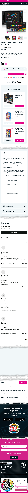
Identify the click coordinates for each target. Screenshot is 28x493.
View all (23, 382)
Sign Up (14, 457)
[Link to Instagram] (5, 467)
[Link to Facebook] (2, 467)
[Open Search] (19, 3)
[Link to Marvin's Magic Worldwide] (5, 3)
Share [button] (15, 263)
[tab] (17, 242)
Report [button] (13, 263)
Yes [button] (10, 263)
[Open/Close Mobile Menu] (26, 3)
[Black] (2, 63)
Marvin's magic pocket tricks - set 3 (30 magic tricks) (19, 130)
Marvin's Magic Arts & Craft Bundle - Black (12, 7)
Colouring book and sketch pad (18, 94)
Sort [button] (2, 238)
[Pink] (6, 63)
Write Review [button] (14, 232)
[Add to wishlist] (25, 74)
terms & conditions (17, 453)
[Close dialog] (26, 478)
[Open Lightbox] (24, 11)
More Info (8, 106)
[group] (14, 227)
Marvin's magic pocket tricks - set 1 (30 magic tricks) (19, 112)
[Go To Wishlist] (21, 3)
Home (2, 7)
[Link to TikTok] (11, 467)
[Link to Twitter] (8, 467)
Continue (20, 490)
